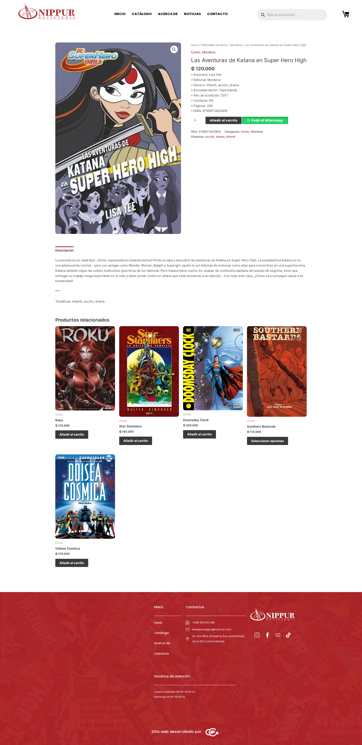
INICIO (119, 14)
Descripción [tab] (64, 250)
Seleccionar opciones (267, 441)
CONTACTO (217, 14)
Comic (195, 52)
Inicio (194, 45)
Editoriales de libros (214, 45)
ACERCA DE (168, 14)
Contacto (161, 653)
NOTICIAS (192, 14)
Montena (236, 45)
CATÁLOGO (142, 14)
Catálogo (161, 633)
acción (209, 136)
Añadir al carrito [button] (71, 434)
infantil (230, 136)
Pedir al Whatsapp (267, 120)
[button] (174, 49)
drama (220, 136)
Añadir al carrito (223, 120)
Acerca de (162, 643)
